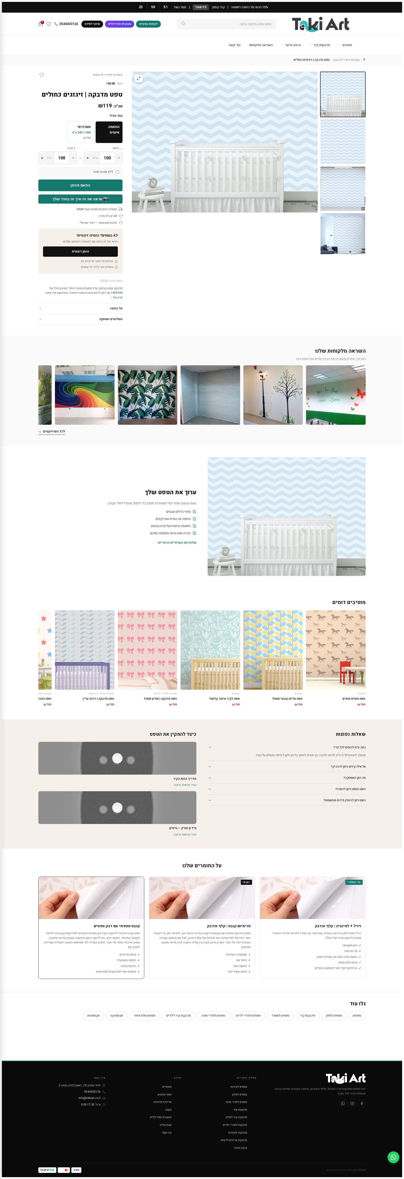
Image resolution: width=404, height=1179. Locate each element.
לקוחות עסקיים (148, 24)
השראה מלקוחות (261, 45)
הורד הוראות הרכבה (185, 785)
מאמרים (167, 1087)
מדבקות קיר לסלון (236, 1117)
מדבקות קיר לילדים (178, 1015)
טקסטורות (93, 1015)
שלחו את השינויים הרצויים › (176, 542)
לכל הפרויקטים (54, 431)
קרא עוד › (117, 297)
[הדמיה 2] (343, 235)
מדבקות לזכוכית (237, 1133)
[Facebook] (362, 1103)
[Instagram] (352, 1103)
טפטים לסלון (334, 1015)
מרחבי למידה (92, 24)
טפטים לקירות (239, 1087)
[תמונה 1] (343, 94)
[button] (336, 395)
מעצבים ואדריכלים (119, 24)
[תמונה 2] (343, 141)
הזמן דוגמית (80, 251)
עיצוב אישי (293, 45)
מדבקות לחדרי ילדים (235, 1125)
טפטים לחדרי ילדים (248, 1015)
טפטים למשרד (280, 1015)
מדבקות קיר (321, 45)
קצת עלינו (166, 1125)
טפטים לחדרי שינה (213, 1015)
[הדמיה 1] (343, 188)
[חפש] (183, 24)
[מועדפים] (48, 24)
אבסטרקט (117, 1015)
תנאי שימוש (165, 1094)
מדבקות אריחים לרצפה (233, 1140)
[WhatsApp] (343, 1103)
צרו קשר (167, 1133)
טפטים (347, 45)
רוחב (116, 148)
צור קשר (234, 45)
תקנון (169, 1110)
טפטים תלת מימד (144, 1015)
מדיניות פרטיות (163, 1102)
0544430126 (68, 24)
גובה (70, 148)
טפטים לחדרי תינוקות (346, 60)
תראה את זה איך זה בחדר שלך (80, 199)
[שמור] (41, 75)
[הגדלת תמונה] (139, 78)
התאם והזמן (80, 185)
